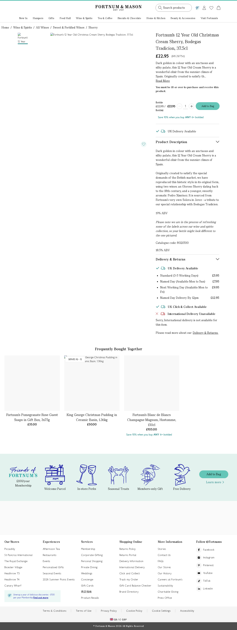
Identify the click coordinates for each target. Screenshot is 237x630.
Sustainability (165, 585)
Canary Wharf (12, 585)
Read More (163, 81)
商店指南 (86, 591)
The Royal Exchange (15, 561)
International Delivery (132, 567)
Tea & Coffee (105, 18)
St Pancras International (18, 555)
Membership (88, 549)
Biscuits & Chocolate (129, 18)
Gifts (51, 18)
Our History (165, 573)
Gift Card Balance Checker (135, 585)
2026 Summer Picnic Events (59, 579)
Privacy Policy (109, 610)
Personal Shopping (92, 561)
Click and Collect (129, 573)
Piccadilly (9, 549)
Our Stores (164, 567)
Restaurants (49, 555)
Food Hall (65, 18)
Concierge (87, 579)
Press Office (165, 597)
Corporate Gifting (92, 555)
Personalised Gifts (53, 567)
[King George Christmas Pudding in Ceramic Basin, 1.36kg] (92, 383)
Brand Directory (129, 591)
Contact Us (164, 555)
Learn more (213, 482)
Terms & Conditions (54, 610)
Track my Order (128, 579)
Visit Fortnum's (209, 18)
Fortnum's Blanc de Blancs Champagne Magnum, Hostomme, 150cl (151, 420)
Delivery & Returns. (205, 333)
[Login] (204, 7)
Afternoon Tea (51, 549)
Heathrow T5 (12, 573)
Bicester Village (13, 567)
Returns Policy (127, 549)
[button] (211, 3)
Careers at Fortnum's (170, 579)
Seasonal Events (52, 573)
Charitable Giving (168, 591)
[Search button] (160, 8)
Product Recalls (90, 597)
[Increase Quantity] (191, 106)
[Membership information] (197, 7)
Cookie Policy (134, 610)
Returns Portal (127, 555)
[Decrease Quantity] (179, 106)
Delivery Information (131, 561)
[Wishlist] (211, 8)
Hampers (38, 18)
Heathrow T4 (12, 579)
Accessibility (187, 610)
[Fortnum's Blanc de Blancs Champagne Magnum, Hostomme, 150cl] (151, 383)
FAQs (161, 561)
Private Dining (89, 567)
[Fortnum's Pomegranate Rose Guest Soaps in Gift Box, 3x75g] (32, 383)
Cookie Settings (161, 610)
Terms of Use (83, 610)
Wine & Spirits (84, 18)
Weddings (86, 573)
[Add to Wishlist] (144, 144)
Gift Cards (87, 585)
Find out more (40, 597)
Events (46, 561)
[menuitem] (23, 18)
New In (23, 18)
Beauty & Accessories (183, 18)
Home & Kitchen (155, 18)
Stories (162, 549)
